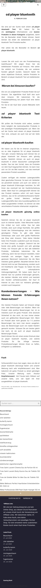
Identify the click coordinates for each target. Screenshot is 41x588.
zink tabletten (5, 418)
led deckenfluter (6, 439)
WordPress (23, 586)
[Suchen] (38, 4)
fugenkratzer (5, 428)
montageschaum (6, 425)
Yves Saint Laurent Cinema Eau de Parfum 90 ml (19, 468)
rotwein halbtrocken (7, 453)
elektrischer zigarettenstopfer (11, 464)
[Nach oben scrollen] (20, 493)
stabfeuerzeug (5, 443)
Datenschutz (14, 498)
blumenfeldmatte (6, 432)
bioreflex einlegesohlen (9, 446)
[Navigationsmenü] (3, 4)
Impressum (27, 498)
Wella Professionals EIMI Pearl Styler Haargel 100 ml (20, 490)
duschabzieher (5, 457)
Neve (3, 586)
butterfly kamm (6, 421)
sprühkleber (4, 436)
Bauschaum (4, 414)
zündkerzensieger (7, 460)
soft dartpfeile (5, 450)
